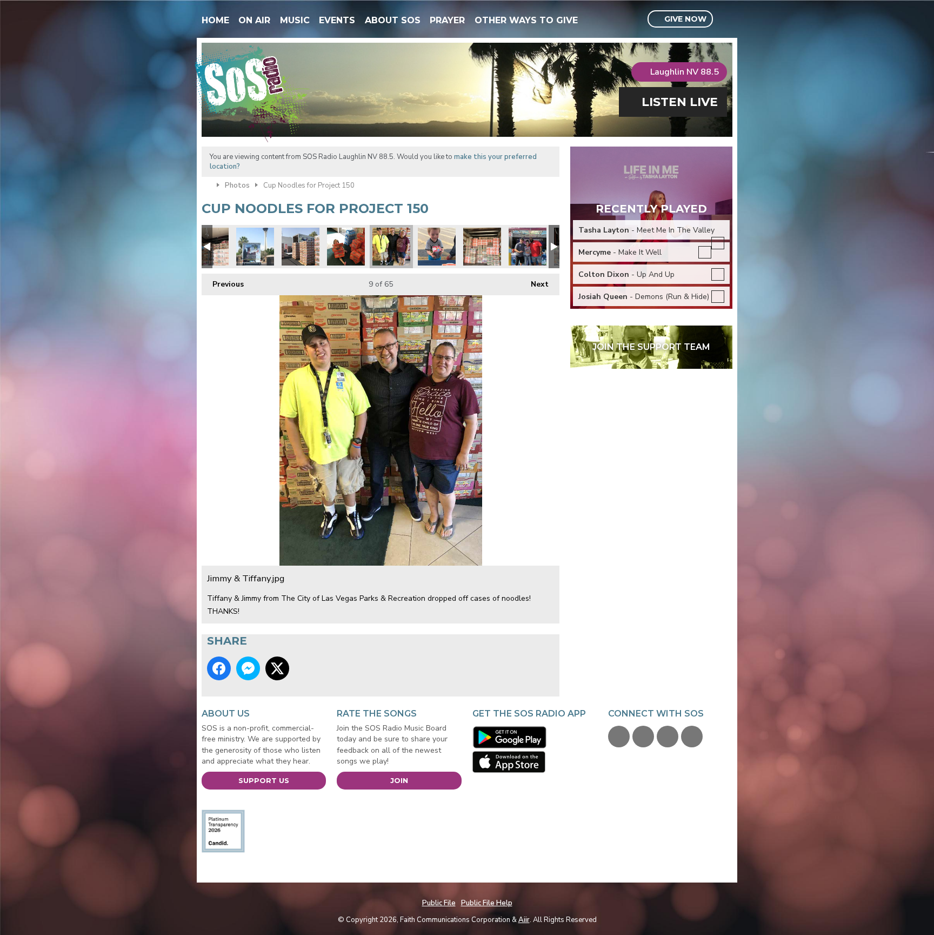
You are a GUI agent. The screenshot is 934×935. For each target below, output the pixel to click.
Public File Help (486, 903)
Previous (223, 284)
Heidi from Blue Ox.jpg (527, 247)
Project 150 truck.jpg (255, 247)
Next (534, 284)
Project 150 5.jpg (437, 247)
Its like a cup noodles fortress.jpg (300, 247)
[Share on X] (277, 668)
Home (215, 20)
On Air (254, 20)
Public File (439, 903)
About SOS (393, 20)
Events (337, 20)
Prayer (447, 20)
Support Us (263, 780)
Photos (237, 185)
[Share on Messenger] (248, 668)
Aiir (524, 920)
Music (295, 20)
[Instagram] (692, 736)
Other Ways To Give (526, 20)
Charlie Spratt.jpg (346, 247)
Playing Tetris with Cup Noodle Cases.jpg (482, 247)
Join (399, 780)
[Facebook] (619, 736)
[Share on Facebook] (219, 668)
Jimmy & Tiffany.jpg (391, 247)
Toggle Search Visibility (725, 19)
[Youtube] (667, 736)
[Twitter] (643, 736)
